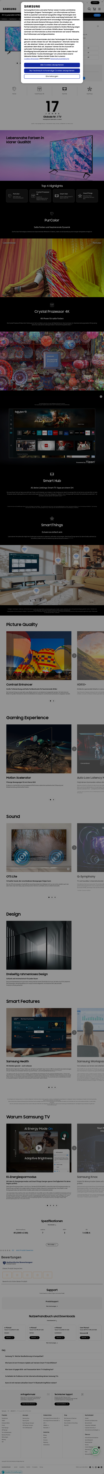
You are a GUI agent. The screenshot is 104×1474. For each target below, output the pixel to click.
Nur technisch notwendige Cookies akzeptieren (52, 71)
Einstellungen (52, 76)
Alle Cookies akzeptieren (52, 65)
